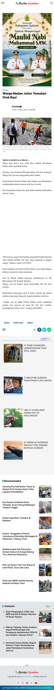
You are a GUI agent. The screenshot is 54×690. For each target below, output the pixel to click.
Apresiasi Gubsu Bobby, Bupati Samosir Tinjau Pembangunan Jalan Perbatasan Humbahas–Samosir (21, 646)
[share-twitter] (44, 330)
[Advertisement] (27, 225)
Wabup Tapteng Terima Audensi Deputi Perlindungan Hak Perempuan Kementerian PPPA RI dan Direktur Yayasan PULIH (21, 631)
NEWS (5, 90)
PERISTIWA (18, 323)
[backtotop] (27, 666)
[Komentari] (4, 330)
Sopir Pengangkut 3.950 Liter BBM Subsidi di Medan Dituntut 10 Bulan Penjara (21, 614)
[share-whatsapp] (49, 330)
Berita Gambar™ (26, 676)
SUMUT (30, 323)
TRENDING (9, 606)
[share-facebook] (39, 330)
